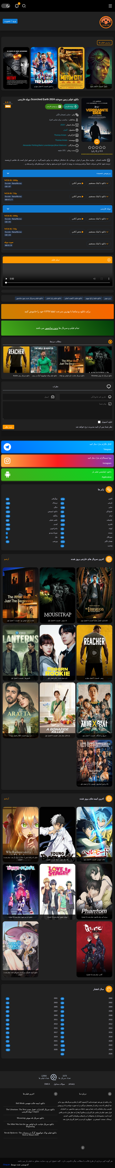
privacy (72, 1084)
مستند (86, 533)
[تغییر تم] (5, 6)
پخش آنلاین (77, 183)
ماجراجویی (32, 529)
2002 (86, 1003)
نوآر (32, 537)
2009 (32, 1015)
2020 (86, 1041)
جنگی (32, 507)
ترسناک (32, 503)
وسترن (86, 546)
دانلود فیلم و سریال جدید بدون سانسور (29, 298)
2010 (86, 1020)
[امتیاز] (104, 147)
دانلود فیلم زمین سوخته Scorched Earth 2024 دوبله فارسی (48, 99)
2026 (86, 1054)
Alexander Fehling (30, 145)
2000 (86, 998)
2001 (32, 998)
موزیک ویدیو (32, 533)
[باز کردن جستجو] (24, 6)
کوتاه (86, 529)
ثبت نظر (8, 427)
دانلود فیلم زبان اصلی (53, 298)
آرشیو (6, 559)
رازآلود (32, 516)
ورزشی (32, 541)
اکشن (86, 499)
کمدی (32, 524)
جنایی (86, 507)
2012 (86, 1024)
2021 (32, 1041)
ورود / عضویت (10, 21)
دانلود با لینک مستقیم (97, 183)
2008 (86, 1015)
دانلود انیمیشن (32, 512)
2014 (86, 1028)
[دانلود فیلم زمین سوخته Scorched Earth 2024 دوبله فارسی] (96, 121)
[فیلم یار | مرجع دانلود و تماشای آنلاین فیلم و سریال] (106, 21)
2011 (32, 1020)
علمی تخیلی (32, 520)
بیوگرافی (32, 499)
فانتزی (86, 524)
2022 (86, 1045)
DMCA (47, 1084)
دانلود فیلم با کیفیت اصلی (73, 298)
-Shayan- (6, 1164)
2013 (32, 1024)
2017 (32, 1032)
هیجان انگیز (86, 541)
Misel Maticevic (60, 145)
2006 (86, 1011)
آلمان (65, 130)
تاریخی (86, 503)
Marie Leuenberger (46, 145)
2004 (86, 1007)
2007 (32, 1011)
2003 (32, 1003)
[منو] (110, 5)
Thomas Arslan (60, 135)
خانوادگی (86, 512)
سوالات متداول (59, 1084)
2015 (32, 1028)
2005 (32, 1007)
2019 (32, 1037)
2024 (62, 125)
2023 (32, 1045)
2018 (86, 1037)
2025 (32, 1050)
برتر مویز (108, 298)
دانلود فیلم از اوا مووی (93, 298)
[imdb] (8, 106)
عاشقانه (86, 520)
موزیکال (86, 537)
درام (86, 516)
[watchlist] (97, 142)
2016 (86, 1032)
